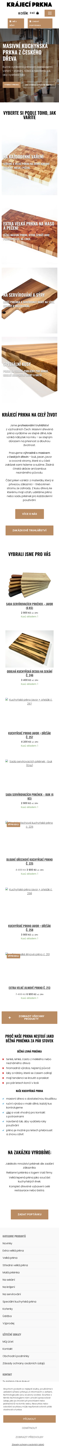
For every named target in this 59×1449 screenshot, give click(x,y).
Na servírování (12, 1294)
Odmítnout (29, 1428)
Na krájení (9, 1287)
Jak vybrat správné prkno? (39, 84)
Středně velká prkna (15, 1265)
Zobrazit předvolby (29, 1437)
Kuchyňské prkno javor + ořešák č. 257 (29, 735)
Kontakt (7, 1349)
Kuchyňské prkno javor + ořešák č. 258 (29, 928)
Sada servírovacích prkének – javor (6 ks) (29, 606)
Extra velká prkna (13, 1250)
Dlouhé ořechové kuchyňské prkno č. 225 (29, 861)
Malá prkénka (11, 1272)
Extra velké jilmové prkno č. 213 (29, 988)
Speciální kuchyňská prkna (19, 1302)
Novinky (7, 1243)
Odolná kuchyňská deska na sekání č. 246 (29, 673)
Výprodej (8, 1323)
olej (8, 1112)
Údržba (7, 1316)
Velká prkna (10, 1258)
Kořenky (8, 1309)
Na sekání (9, 1280)
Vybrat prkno (11, 84)
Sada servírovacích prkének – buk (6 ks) (29, 796)
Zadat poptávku (35, 23)
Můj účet (13, 23)
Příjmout (29, 1419)
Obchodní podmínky (16, 1356)
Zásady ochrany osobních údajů (28, 1444)
